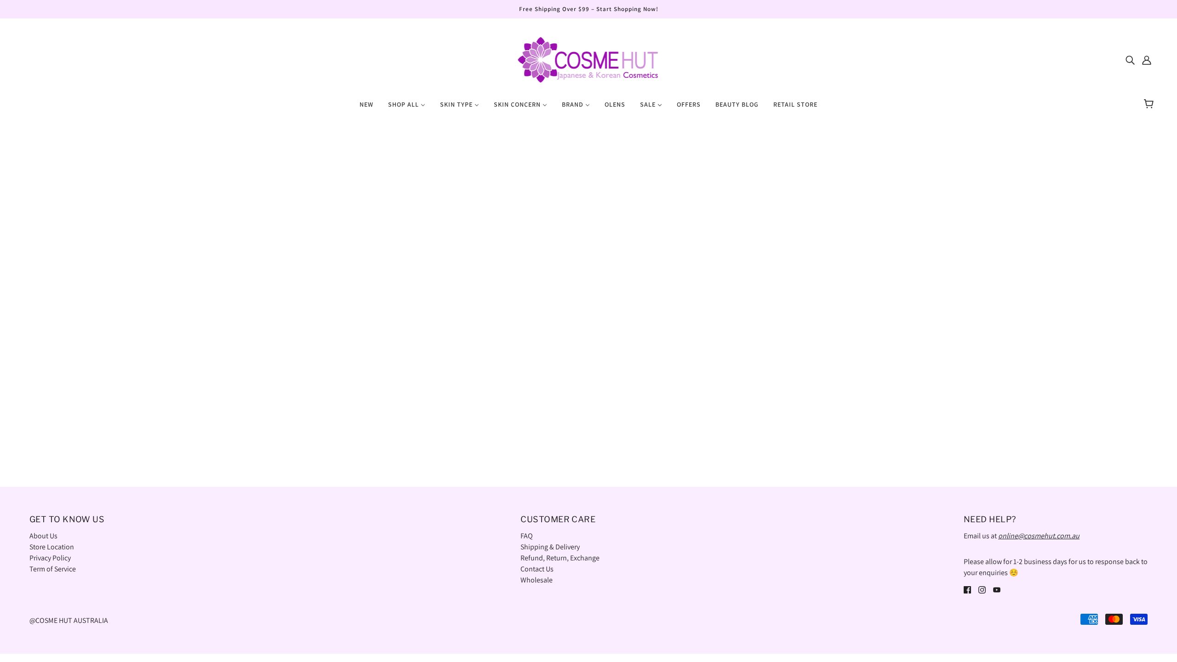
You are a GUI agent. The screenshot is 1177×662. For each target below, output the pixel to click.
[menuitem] (366, 104)
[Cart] (1150, 104)
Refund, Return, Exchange (560, 558)
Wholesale (536, 580)
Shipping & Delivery (550, 547)
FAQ (526, 536)
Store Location (51, 547)
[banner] (588, 59)
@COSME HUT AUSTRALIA (68, 620)
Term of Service (52, 569)
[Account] (1146, 60)
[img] (1130, 60)
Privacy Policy (50, 558)
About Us (43, 536)
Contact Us (537, 569)
